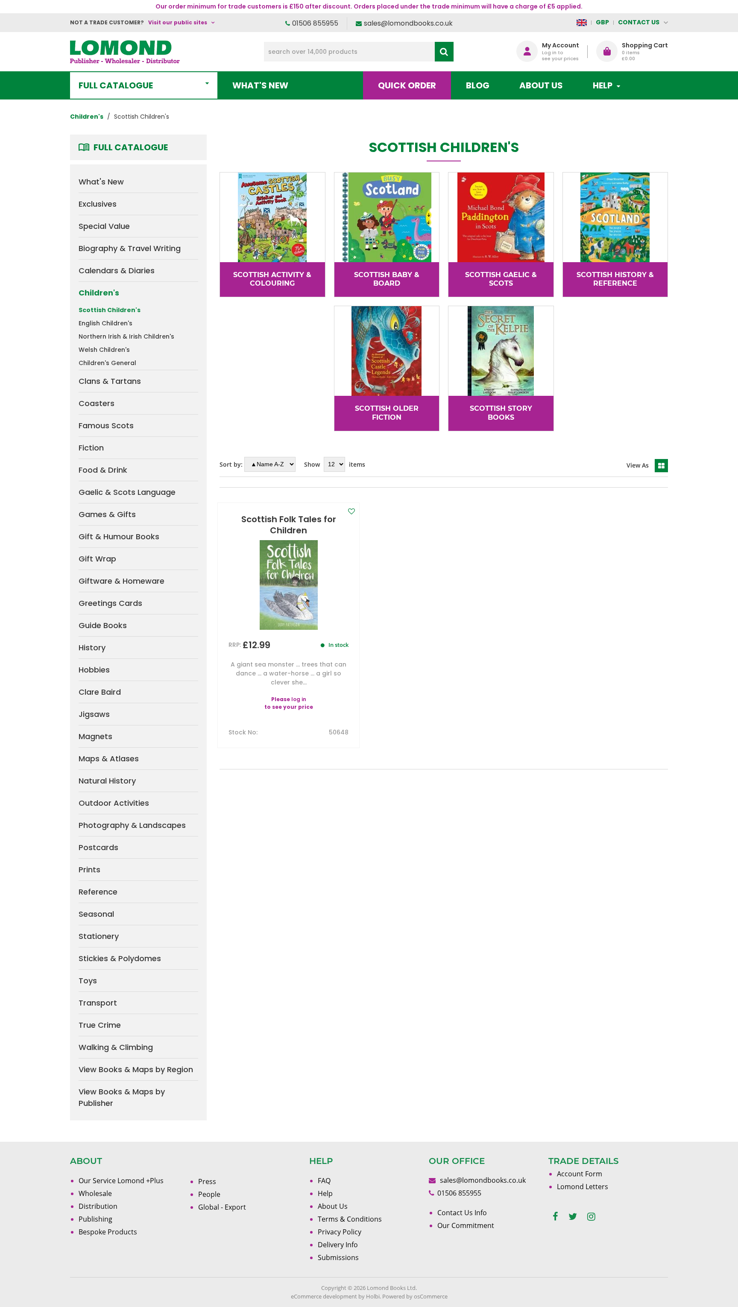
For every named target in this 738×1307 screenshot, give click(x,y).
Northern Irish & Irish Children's (126, 336)
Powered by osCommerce (415, 1296)
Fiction (91, 447)
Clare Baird (100, 692)
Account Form (579, 1173)
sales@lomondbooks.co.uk (408, 23)
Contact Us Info (462, 1212)
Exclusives (98, 204)
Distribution (98, 1206)
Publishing (95, 1219)
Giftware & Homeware (121, 581)
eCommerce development (324, 1296)
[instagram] (591, 1216)
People (209, 1194)
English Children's (105, 323)
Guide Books (103, 625)
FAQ (324, 1180)
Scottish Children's (110, 310)
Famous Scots (106, 425)
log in (298, 699)
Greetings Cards (110, 603)
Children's (99, 292)
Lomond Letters (582, 1186)
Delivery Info (338, 1244)
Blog (477, 85)
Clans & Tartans (110, 381)
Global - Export (222, 1207)
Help (325, 1193)
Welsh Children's (104, 349)
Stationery (99, 936)
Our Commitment (465, 1225)
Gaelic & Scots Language (127, 492)
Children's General (107, 363)
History (92, 647)
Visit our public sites (177, 22)
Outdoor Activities (114, 803)
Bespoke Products (108, 1232)
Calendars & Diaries (117, 270)
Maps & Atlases (109, 758)
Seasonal (96, 914)
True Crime (100, 1025)
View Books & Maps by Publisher (122, 1097)
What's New (260, 85)
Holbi (373, 1296)
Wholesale (95, 1193)
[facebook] (555, 1216)
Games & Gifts (107, 514)
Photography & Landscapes (132, 825)
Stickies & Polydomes (120, 958)
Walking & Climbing (116, 1047)
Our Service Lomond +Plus (121, 1180)
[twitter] (572, 1216)
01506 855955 (315, 23)
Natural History (107, 780)
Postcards (98, 847)
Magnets (95, 736)
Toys (88, 980)
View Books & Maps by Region (136, 1069)
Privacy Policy (339, 1232)
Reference (98, 891)
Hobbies (94, 669)
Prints (89, 869)
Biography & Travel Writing (130, 248)
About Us (541, 85)
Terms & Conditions (350, 1219)
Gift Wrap (97, 558)
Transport (98, 1002)
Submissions (338, 1257)
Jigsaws (94, 714)
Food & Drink (103, 470)
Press (207, 1181)
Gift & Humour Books (119, 536)
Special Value (104, 226)
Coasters (96, 403)
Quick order (407, 85)
